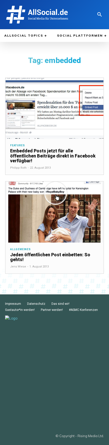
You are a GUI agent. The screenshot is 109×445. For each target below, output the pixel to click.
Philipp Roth (18, 167)
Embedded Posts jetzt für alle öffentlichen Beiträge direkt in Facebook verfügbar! (53, 156)
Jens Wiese (18, 266)
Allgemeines (20, 249)
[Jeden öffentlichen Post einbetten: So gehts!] (54, 212)
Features (17, 145)
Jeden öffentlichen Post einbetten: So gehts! (50, 257)
